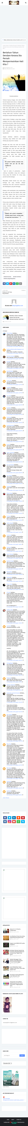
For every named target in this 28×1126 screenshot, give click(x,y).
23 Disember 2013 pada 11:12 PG (14, 607)
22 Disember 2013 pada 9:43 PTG (15, 483)
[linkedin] (14, 817)
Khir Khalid (9, 475)
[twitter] (9, 817)
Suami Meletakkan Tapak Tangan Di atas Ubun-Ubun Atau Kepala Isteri (17, 968)
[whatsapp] (18, 821)
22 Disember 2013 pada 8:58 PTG (15, 472)
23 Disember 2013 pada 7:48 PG (14, 544)
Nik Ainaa (9, 768)
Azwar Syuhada (10, 452)
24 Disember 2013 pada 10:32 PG (15, 702)
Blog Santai (9, 493)
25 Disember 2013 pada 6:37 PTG (15, 765)
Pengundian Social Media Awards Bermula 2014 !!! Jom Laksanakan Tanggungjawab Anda (16, 983)
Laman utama (6, 45)
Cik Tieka (9, 395)
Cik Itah (8, 592)
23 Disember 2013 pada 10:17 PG (14, 581)
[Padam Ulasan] (23, 346)
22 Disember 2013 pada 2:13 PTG (14, 368)
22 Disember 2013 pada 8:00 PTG (15, 430)
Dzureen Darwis (10, 356)
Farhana (9, 516)
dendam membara (17, 276)
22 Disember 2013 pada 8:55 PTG (15, 462)
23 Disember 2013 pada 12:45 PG (15, 513)
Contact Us (18, 1119)
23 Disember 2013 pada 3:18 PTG (15, 675)
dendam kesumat (13, 45)
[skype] (23, 821)
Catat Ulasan (6, 797)
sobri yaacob (10, 523)
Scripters (9, 408)
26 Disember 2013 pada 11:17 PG (14, 778)
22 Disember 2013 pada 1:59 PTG (15, 358)
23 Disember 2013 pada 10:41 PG (14, 589)
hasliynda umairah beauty (13, 693)
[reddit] (18, 817)
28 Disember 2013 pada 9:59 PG (14, 795)
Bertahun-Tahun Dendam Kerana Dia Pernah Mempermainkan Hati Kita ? (17, 317)
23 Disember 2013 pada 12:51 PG (14, 520)
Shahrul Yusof (10, 561)
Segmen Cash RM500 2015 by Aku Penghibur (17, 944)
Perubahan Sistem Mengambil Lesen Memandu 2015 (17, 975)
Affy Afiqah (9, 714)
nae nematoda (10, 464)
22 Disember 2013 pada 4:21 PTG (15, 384)
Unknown (9, 417)
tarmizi (8, 444)
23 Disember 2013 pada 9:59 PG (14, 569)
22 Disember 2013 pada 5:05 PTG (15, 405)
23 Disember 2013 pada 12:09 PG (15, 501)
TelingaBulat (10, 663)
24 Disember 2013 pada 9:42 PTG (15, 711)
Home (8, 1119)
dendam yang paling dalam (9, 278)
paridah (8, 361)
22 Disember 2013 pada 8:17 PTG (14, 441)
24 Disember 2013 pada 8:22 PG (14, 690)
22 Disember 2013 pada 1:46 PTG (15, 346)
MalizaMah (9, 572)
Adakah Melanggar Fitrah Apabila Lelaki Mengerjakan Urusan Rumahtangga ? (16, 961)
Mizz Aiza (9, 744)
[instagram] (9, 821)
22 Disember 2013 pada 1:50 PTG (15, 353)
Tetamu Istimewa (11, 685)
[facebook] (5, 817)
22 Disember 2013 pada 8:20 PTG (15, 449)
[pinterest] (23, 817)
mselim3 (9, 626)
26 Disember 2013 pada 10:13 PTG (15, 788)
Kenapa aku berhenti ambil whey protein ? (13, 1100)
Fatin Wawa (9, 333)
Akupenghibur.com (8, 67)
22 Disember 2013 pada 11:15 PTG (15, 490)
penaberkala (10, 371)
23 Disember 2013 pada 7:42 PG (14, 532)
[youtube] (14, 821)
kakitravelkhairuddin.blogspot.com (15, 349)
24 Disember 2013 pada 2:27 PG (14, 682)
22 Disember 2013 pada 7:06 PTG (15, 422)
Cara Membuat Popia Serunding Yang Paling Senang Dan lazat (17, 937)
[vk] (5, 821)
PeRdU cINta (10, 610)
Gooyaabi (14, 1123)
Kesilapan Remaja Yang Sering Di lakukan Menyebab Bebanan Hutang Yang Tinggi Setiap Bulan (17, 952)
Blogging (15, 1122)
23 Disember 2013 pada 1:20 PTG (15, 660)
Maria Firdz (9, 584)
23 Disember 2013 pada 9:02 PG (14, 551)
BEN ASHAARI (6, 1098)
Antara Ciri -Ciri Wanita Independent (15, 930)
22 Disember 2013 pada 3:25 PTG (15, 377)
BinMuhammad (10, 425)
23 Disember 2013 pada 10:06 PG (15, 574)
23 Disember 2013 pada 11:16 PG (14, 623)
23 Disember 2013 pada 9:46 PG (14, 558)
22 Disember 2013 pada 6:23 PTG (15, 414)
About (13, 1119)
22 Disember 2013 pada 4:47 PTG (15, 392)
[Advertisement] (14, 22)
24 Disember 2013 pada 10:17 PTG (15, 741)
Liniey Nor (9, 380)
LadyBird (9, 387)
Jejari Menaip (10, 554)
